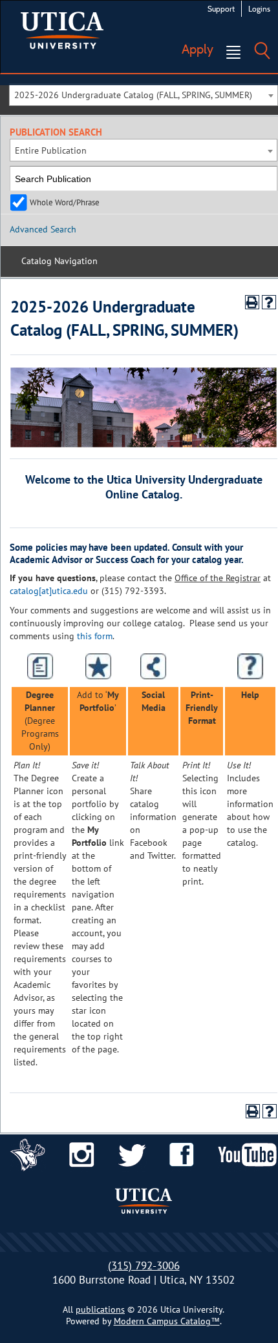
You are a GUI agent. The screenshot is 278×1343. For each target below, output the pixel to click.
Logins (259, 9)
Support (221, 9)
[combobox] (143, 94)
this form (94, 636)
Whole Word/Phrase (65, 202)
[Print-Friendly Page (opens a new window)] (252, 302)
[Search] (262, 41)
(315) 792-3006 (144, 1265)
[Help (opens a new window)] (269, 302)
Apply (197, 49)
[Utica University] (62, 29)
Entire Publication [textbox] (51, 150)
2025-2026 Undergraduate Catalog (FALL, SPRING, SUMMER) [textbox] (133, 95)
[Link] (28, 1154)
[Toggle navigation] (233, 52)
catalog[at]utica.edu (49, 591)
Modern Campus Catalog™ (167, 1321)
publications (100, 1309)
